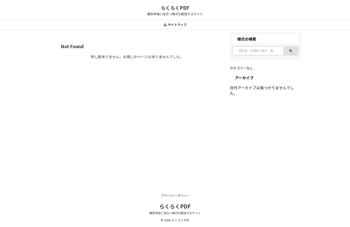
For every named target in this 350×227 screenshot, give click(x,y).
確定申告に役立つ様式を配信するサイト (175, 213)
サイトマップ (177, 24)
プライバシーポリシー (175, 195)
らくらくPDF (175, 7)
